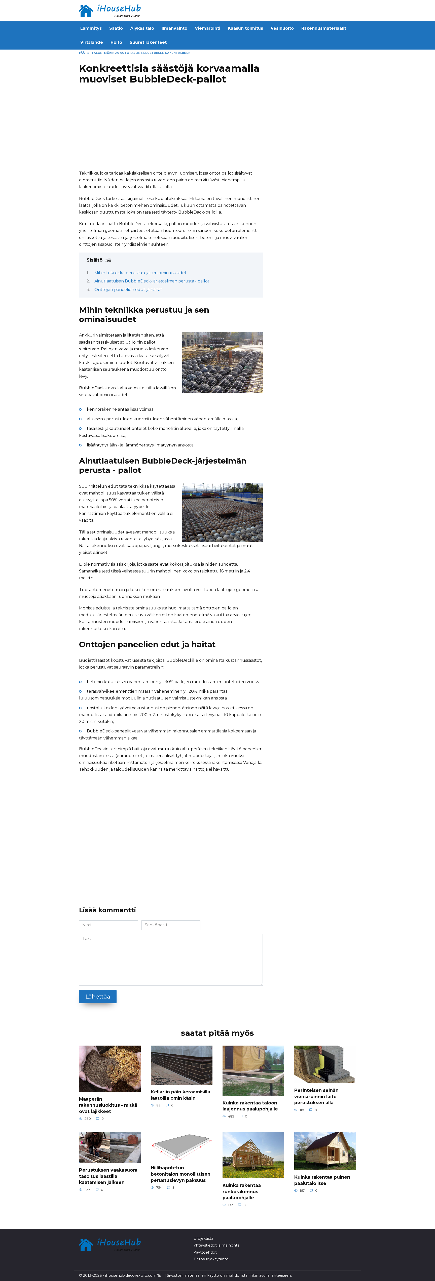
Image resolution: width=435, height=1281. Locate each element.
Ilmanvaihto (174, 28)
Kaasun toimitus (245, 28)
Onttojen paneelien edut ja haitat (128, 289)
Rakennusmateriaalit (323, 28)
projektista (203, 1238)
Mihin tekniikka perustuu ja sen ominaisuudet (140, 272)
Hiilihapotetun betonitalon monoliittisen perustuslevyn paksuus (180, 1174)
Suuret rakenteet (148, 42)
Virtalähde (91, 42)
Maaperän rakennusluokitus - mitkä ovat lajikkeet (108, 1105)
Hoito (116, 42)
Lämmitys (91, 28)
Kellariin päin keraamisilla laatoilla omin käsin (180, 1095)
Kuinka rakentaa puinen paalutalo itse (322, 1180)
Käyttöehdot (205, 1252)
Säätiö (116, 28)
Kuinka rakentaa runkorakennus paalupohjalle (242, 1191)
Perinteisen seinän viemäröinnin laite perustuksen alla (316, 1096)
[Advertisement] (171, 129)
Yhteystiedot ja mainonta (216, 1245)
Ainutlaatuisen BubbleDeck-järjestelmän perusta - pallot (151, 281)
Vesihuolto (282, 28)
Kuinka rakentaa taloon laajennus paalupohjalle (250, 1106)
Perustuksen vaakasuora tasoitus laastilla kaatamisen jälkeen (108, 1176)
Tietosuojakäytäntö (211, 1259)
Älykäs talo (142, 28)
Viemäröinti (207, 28)
